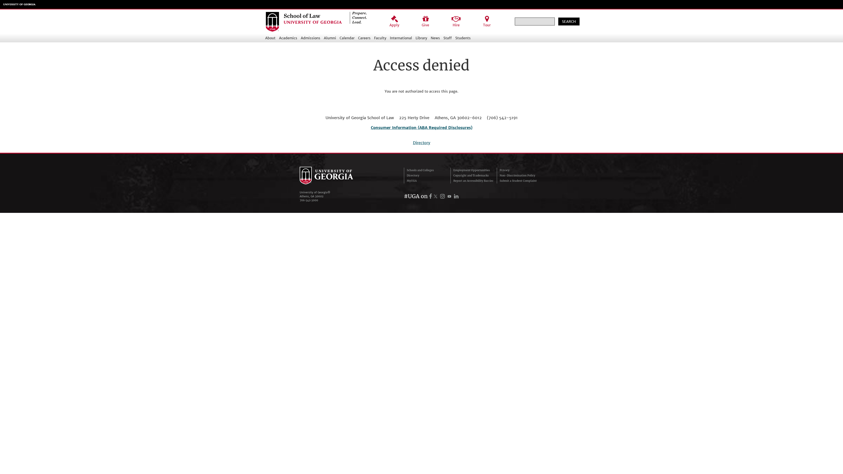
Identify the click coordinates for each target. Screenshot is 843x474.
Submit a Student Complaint (518, 180)
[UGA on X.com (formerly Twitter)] (436, 196)
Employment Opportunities (471, 170)
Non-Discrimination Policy (517, 175)
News (435, 38)
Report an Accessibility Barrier (473, 180)
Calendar (347, 38)
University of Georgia (19, 4)
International (401, 38)
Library (421, 38)
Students (463, 38)
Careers (364, 38)
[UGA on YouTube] (450, 196)
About (270, 38)
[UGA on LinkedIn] (456, 196)
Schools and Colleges (420, 170)
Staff (447, 38)
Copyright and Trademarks (471, 175)
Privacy (505, 170)
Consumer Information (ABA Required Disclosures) (421, 127)
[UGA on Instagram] (443, 196)
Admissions (310, 38)
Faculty (380, 38)
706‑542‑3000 (309, 200)
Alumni (330, 38)
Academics (288, 38)
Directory (421, 142)
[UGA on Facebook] (431, 196)
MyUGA (412, 180)
